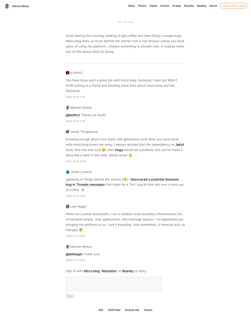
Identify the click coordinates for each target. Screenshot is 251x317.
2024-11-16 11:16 (75, 121)
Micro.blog (92, 271)
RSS (101, 309)
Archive (164, 5)
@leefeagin (74, 254)
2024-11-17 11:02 (75, 260)
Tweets (148, 309)
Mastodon (109, 271)
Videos (153, 5)
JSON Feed (114, 309)
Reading (201, 5)
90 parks (189, 5)
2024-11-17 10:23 (75, 236)
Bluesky (128, 271)
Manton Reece (20, 6)
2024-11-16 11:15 (75, 96)
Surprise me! (132, 309)
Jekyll (179, 144)
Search (213, 5)
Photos (142, 5)
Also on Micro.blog (233, 5)
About (131, 5)
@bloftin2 (73, 115)
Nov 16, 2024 (125, 22)
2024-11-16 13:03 (76, 195)
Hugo (119, 150)
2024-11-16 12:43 (76, 161)
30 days (176, 5)
